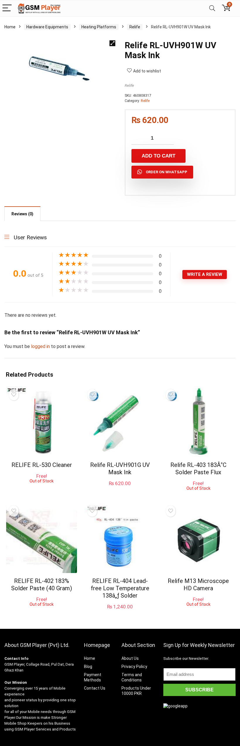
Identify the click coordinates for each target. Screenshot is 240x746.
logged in (41, 346)
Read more (41, 488)
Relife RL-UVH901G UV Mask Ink (120, 468)
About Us (130, 658)
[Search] (212, 8)
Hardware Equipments (47, 27)
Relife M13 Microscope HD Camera (198, 584)
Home (10, 27)
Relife (134, 27)
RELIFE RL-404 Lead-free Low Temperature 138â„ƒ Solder (120, 588)
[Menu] (7, 8)
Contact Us (94, 688)
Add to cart (158, 156)
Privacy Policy (134, 666)
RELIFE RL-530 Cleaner (41, 464)
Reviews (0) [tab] (22, 214)
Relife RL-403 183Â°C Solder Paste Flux (198, 468)
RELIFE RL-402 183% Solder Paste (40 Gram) (41, 584)
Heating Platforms (98, 27)
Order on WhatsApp (166, 172)
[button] (112, 43)
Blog (88, 666)
